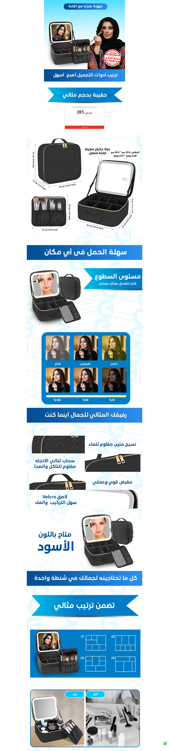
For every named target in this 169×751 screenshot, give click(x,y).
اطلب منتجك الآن (84, 127)
